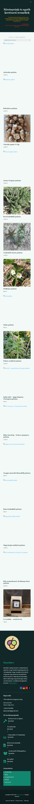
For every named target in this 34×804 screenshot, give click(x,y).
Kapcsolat (8, 782)
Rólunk (7, 779)
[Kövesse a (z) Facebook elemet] (21, 688)
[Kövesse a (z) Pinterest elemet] (27, 688)
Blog (6, 774)
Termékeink (8, 785)
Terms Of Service (9, 800)
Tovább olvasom (9, 74)
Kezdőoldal (8, 772)
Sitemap (26, 800)
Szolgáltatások (9, 777)
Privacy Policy (19, 800)
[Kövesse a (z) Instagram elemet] (24, 688)
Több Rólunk (12, 683)
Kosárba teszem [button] (9, 146)
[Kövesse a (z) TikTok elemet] (29, 688)
